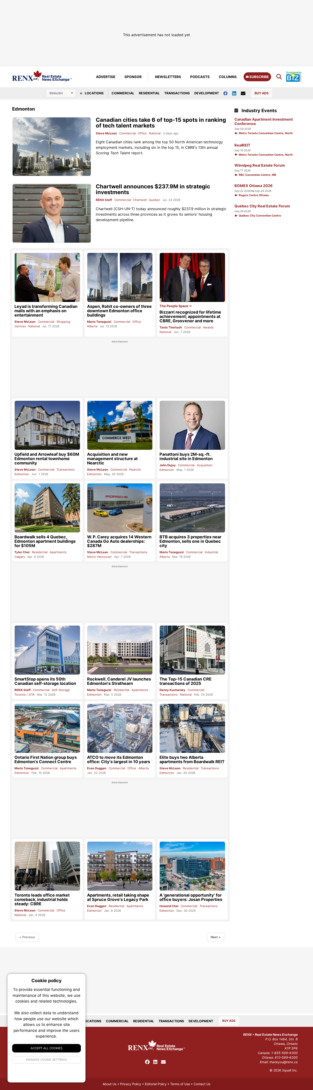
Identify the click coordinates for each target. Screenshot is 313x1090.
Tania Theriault (170, 327)
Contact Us (202, 1084)
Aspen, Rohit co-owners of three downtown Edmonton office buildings (119, 310)
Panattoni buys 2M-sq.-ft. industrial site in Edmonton (186, 456)
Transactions (177, 93)
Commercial (123, 93)
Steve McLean (106, 133)
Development (206, 93)
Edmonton (21, 474)
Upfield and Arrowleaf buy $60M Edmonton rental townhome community (46, 458)
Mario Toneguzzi (99, 321)
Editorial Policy (156, 1084)
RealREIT (242, 145)
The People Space (174, 306)
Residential (149, 93)
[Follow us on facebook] (227, 93)
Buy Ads (262, 93)
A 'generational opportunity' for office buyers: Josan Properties (190, 897)
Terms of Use (180, 1084)
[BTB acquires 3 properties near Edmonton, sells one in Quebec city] (192, 507)
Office (142, 133)
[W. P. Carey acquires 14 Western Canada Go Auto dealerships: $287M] (120, 508)
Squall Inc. (290, 1070)
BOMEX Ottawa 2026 (253, 186)
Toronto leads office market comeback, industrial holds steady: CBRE (42, 899)
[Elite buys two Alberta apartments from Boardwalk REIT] (192, 728)
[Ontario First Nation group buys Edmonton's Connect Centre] (47, 728)
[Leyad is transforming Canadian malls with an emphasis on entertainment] (47, 277)
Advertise (105, 77)
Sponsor (133, 77)
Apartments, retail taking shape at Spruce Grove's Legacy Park (118, 897)
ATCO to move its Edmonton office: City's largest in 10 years (118, 759)
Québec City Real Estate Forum (262, 206)
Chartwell (140, 200)
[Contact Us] (245, 93)
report (119, 153)
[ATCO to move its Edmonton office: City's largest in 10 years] (120, 728)
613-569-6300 (286, 1057)
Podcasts (200, 77)
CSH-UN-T (124, 208)
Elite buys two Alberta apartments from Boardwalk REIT (192, 759)
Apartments (58, 552)
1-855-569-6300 (284, 1053)
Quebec (154, 200)
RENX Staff (104, 200)
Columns (228, 77)
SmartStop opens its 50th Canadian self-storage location (45, 681)
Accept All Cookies (46, 1048)
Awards (208, 327)
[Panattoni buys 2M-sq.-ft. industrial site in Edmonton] (192, 425)
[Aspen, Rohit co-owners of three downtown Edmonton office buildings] (120, 277)
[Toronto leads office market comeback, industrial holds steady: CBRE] (47, 866)
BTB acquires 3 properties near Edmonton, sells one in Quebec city (190, 541)
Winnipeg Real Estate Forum (259, 165)
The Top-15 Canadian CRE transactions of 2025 (185, 681)
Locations (94, 93)
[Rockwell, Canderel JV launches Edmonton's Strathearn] (120, 650)
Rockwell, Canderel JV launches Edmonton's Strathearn (119, 681)
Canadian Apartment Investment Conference (263, 121)
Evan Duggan (96, 768)
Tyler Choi (22, 552)
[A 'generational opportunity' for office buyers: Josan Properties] (192, 866)
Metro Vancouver (99, 557)
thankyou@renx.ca (283, 1062)
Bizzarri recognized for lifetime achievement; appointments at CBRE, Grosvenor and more (190, 316)
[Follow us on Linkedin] (236, 93)
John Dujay (167, 465)
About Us (109, 1084)
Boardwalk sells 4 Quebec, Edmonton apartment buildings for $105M (45, 541)
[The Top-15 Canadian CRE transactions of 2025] (192, 650)
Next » (215, 937)
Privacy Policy (130, 1084)
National (155, 133)
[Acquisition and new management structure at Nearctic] (120, 425)
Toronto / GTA (24, 694)
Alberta (92, 326)
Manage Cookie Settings (46, 1059)
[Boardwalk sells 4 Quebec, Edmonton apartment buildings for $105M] (47, 507)
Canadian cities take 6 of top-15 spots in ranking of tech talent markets (161, 123)
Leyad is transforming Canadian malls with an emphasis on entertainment (45, 310)
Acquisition (205, 465)
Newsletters (168, 77)
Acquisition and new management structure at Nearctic (112, 458)
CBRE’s (191, 147)
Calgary (19, 557)
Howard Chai (168, 906)
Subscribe (259, 77)
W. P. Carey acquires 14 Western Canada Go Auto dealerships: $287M (119, 541)
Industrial (211, 552)
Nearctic (135, 469)
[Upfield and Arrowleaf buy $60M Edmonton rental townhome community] (47, 425)
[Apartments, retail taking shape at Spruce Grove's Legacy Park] (120, 866)
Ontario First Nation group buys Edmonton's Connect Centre (45, 759)
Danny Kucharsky (172, 690)
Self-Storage (61, 690)
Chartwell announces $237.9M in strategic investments (153, 189)
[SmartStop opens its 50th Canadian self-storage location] (47, 650)
